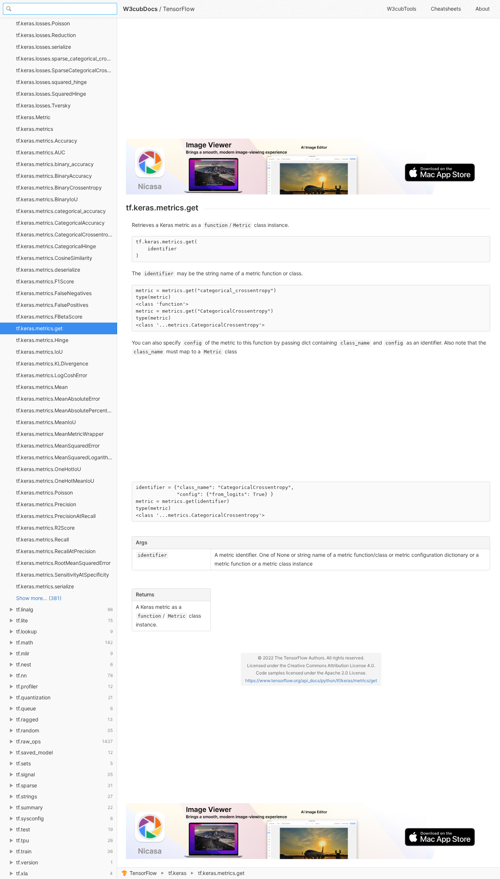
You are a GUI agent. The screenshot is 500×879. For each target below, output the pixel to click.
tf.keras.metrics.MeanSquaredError (58, 445)
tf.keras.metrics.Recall (42, 539)
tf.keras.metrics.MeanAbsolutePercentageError (66, 410)
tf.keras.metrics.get (39, 328)
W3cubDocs (140, 8)
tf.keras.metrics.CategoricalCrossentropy (65, 234)
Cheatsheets (446, 8)
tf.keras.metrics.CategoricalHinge (56, 246)
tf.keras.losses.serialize (43, 47)
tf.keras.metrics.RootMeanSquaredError (63, 563)
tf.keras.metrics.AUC (40, 152)
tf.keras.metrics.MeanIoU (46, 422)
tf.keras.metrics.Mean (42, 387)
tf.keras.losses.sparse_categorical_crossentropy (66, 58)
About (482, 8)
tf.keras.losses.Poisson (43, 23)
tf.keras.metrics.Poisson (44, 492)
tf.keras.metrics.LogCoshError (51, 375)
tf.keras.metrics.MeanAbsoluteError (58, 399)
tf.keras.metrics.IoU (39, 352)
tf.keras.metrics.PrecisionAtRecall (56, 516)
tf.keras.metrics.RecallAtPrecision (56, 551)
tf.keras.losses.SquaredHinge (51, 94)
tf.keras (177, 873)
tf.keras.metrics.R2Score (45, 528)
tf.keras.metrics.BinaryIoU (47, 199)
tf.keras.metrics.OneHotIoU (48, 469)
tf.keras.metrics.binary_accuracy (55, 164)
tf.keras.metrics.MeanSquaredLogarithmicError (66, 457)
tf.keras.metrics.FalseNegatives (54, 293)
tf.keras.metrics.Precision (46, 504)
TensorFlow (143, 873)
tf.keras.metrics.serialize (45, 586)
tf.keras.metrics (34, 129)
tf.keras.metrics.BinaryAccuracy (54, 176)
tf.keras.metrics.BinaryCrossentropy (59, 187)
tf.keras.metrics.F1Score (45, 281)
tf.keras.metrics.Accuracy (46, 140)
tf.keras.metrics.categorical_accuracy (61, 211)
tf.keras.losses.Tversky (43, 105)
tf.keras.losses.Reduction (46, 35)
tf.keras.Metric (33, 117)
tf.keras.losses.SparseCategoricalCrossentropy (66, 70)
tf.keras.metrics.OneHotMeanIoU (55, 481)
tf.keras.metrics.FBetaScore (49, 316)
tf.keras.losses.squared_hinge (51, 82)
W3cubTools (401, 8)
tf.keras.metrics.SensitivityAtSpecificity (62, 574)
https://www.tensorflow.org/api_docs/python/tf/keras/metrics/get (311, 680)
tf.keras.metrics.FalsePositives (52, 305)
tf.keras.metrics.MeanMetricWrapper (60, 434)
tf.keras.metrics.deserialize (48, 269)
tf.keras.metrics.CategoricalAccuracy (60, 223)
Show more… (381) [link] (38, 598)
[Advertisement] (308, 81)
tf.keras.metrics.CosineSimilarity (54, 258)
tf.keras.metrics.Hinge (42, 340)
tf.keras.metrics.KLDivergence (52, 363)
